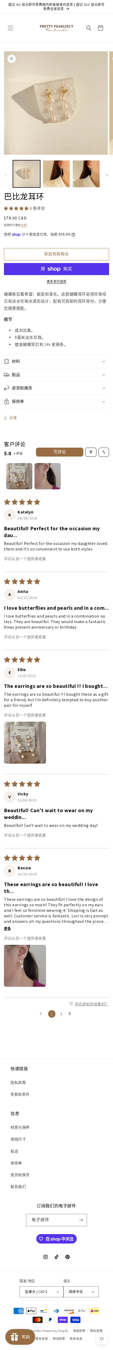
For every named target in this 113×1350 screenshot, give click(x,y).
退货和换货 (20, 1174)
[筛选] (90, 452)
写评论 (59, 452)
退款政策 (79, 1331)
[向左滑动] (6, 175)
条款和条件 (20, 1094)
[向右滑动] (107, 175)
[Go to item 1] (19, 476)
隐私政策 (18, 1082)
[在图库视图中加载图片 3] (86, 174)
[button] (10, 28)
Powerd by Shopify (55, 1330)
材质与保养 (20, 1127)
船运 (14, 1151)
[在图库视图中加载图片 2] (56, 174)
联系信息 (76, 1339)
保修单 (16, 1163)
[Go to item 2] (47, 476)
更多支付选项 (56, 281)
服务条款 (41, 1339)
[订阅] (81, 1220)
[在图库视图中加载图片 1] (26, 174)
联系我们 (18, 1186)
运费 (23, 225)
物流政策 (59, 1339)
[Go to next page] (71, 1013)
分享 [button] (13, 417)
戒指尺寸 (18, 1139)
